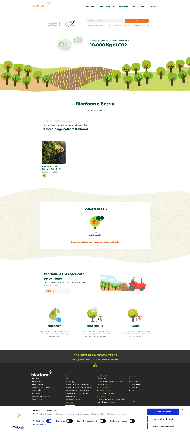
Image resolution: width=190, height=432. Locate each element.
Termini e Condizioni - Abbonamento (78, 387)
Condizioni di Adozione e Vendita (76, 393)
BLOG (131, 379)
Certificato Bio (37, 381)
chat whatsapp (104, 387)
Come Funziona (38, 384)
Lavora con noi (37, 399)
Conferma (136, 21)
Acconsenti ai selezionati (163, 419)
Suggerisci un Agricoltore (41, 396)
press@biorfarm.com (106, 396)
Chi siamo (35, 378)
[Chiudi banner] (182, 409)
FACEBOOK (134, 381)
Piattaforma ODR (71, 396)
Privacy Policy (69, 381)
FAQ (66, 379)
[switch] (69, 421)
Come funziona (105, 6)
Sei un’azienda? (139, 6)
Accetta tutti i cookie (163, 412)
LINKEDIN (134, 387)
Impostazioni (38, 424)
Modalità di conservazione (41, 387)
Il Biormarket (37, 390)
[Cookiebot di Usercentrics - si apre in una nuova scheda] (18, 427)
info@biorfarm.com (105, 390)
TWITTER (133, 390)
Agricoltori (124, 6)
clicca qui (112, 402)
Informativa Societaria (72, 399)
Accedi (154, 6)
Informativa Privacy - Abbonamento (77, 390)
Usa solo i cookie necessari (163, 426)
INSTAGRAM (135, 384)
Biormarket (89, 6)
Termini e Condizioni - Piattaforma (77, 384)
